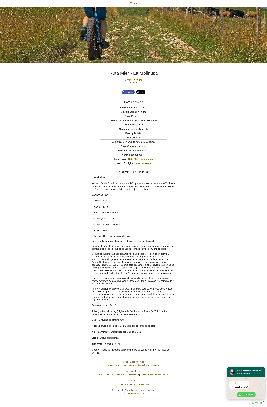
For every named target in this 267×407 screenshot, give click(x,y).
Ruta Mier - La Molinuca (140, 159)
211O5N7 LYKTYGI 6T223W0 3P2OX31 (133, 384)
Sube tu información (131, 365)
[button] (263, 369)
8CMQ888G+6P (143, 163)
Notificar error (114, 365)
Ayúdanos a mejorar (150, 365)
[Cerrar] (4, 3)
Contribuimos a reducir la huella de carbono (119, 375)
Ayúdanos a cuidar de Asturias (154, 375)
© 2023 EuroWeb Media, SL (134, 394)
